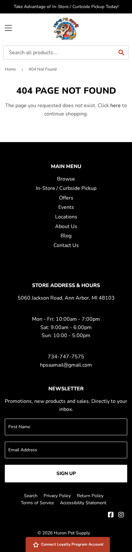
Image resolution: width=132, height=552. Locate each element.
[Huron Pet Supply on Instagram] (121, 515)
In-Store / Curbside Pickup (66, 188)
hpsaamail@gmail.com (66, 365)
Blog (66, 235)
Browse (66, 179)
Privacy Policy (57, 496)
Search (30, 496)
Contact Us (66, 245)
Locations (66, 216)
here (115, 105)
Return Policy (90, 496)
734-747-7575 (66, 356)
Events (66, 207)
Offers (66, 197)
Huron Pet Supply (72, 533)
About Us (66, 226)
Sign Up (66, 473)
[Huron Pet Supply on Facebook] (111, 515)
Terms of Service (37, 503)
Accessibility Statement (83, 503)
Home (10, 69)
